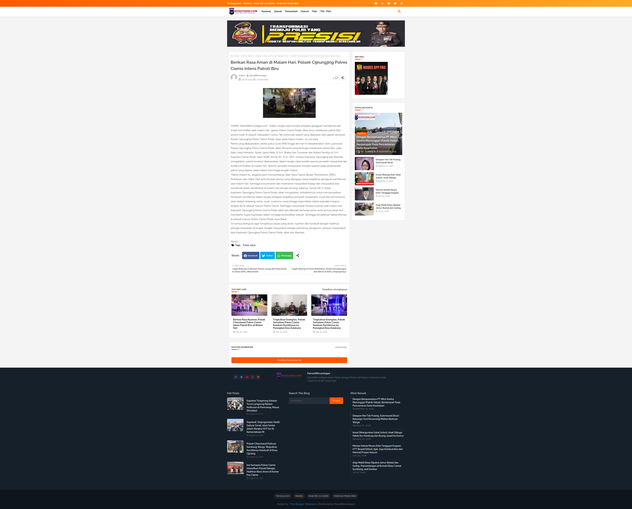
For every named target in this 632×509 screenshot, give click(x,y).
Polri (314, 11)
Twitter (269, 255)
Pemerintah (291, 11)
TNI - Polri (325, 11)
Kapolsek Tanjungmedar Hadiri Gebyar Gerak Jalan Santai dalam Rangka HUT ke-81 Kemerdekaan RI (263, 427)
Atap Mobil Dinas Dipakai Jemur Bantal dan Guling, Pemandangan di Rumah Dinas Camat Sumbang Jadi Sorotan (377, 465)
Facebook (253, 255)
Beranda (235, 56)
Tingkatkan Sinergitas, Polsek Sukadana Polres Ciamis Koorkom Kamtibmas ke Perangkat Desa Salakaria (289, 323)
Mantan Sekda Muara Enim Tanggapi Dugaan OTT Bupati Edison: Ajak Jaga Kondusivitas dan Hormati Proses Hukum (378, 449)
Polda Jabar (247, 56)
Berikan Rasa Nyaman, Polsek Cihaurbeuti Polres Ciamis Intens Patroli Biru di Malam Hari (249, 323)
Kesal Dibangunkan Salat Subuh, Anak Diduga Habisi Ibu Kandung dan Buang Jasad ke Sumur (388, 179)
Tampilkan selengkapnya (334, 289)
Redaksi (247, 3)
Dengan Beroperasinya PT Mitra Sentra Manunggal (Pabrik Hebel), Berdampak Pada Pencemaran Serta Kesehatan (376, 402)
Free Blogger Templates (303, 504)
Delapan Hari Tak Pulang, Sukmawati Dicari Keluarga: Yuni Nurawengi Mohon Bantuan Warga (389, 164)
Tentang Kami (234, 3)
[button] (399, 11)
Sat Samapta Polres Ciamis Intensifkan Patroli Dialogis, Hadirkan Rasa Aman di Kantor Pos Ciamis (263, 470)
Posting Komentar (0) (289, 360)
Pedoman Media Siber (288, 3)
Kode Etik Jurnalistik (264, 3)
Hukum (305, 11)
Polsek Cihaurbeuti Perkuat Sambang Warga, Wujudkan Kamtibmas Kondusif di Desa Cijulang (262, 448)
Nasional (266, 11)
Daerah (278, 11)
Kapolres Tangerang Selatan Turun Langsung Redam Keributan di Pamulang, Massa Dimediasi (263, 405)
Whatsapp (286, 255)
